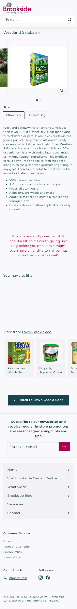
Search (8, 541)
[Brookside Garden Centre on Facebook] (48, 577)
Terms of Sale (12, 557)
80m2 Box (13, 115)
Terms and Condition (17, 546)
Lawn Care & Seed (37, 332)
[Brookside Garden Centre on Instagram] (40, 577)
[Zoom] (61, 90)
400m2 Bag (37, 115)
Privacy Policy (12, 551)
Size (6, 107)
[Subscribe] (64, 447)
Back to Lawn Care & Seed (41, 400)
